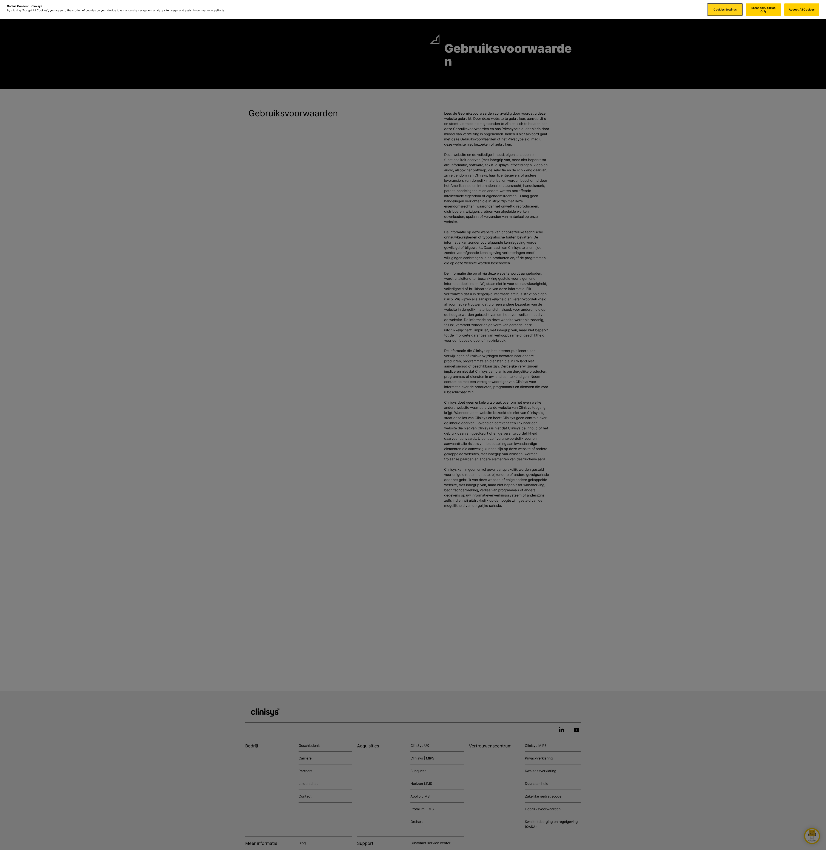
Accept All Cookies (802, 9)
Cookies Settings (725, 9)
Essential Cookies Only (763, 9)
